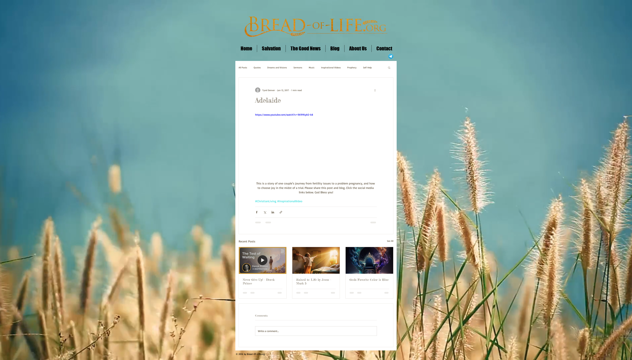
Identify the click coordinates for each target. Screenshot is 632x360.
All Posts (243, 67)
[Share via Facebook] (256, 212)
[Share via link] (280, 212)
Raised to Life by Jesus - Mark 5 (313, 281)
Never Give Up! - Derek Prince (259, 281)
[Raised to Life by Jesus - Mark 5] (316, 260)
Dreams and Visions (277, 67)
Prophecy (351, 67)
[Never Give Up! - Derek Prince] (262, 260)
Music (312, 67)
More (365, 67)
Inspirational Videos (331, 67)
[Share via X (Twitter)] (264, 212)
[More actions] (375, 90)
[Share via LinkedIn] (272, 212)
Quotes (257, 67)
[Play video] (316, 147)
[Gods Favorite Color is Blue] (369, 260)
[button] (389, 67)
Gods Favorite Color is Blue (369, 279)
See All (390, 240)
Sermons (297, 67)
